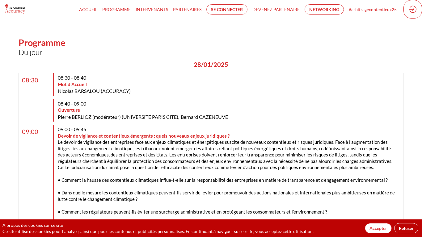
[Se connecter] (412, 9)
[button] (226, 9)
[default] (116, 9)
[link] (88, 9)
